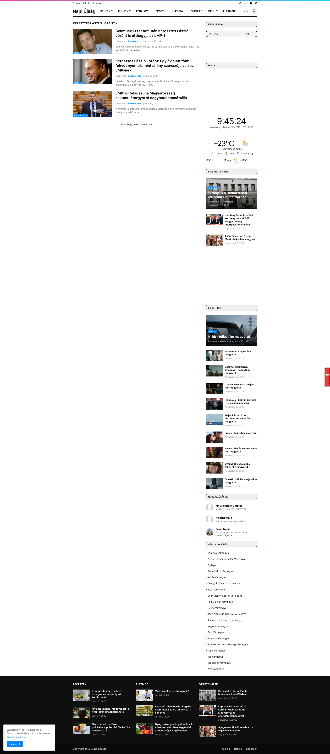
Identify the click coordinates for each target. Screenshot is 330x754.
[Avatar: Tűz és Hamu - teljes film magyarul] (214, 452)
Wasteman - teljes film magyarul (238, 353)
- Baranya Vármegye (217, 552)
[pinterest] (256, 3)
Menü (211, 11)
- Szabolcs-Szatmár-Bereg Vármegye (227, 644)
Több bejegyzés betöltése (135, 124)
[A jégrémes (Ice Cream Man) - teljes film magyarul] (214, 240)
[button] (246, 11)
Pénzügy (142, 11)
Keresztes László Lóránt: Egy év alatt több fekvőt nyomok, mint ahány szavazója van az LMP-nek (155, 66)
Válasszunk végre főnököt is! (172, 691)
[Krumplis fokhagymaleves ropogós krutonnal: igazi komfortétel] (81, 695)
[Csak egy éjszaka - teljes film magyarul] (214, 388)
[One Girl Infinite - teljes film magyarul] (214, 483)
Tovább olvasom (16, 736)
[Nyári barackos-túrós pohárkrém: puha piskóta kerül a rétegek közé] (81, 728)
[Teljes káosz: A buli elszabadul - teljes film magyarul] (214, 419)
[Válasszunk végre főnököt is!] (144, 695)
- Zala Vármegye (215, 668)
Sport (160, 11)
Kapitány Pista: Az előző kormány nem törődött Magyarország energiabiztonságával (239, 220)
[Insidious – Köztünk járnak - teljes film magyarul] (214, 404)
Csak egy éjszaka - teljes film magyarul (239, 386)
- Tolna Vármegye (216, 650)
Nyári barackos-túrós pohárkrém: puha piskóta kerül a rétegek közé (111, 727)
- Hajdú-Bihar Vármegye (219, 601)
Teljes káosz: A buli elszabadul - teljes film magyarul (238, 418)
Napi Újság (84, 11)
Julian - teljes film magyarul (241, 433)
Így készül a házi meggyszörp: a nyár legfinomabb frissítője (110, 710)
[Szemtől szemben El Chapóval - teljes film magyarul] (214, 370)
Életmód (229, 11)
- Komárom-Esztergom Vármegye (224, 620)
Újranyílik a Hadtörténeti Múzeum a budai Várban (232, 693)
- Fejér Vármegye (215, 589)
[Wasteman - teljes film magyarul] (214, 355)
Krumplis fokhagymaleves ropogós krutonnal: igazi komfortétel (107, 694)
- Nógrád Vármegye (217, 626)
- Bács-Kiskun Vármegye (219, 571)
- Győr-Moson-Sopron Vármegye (224, 595)
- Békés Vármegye (216, 577)
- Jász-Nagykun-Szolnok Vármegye (226, 613)
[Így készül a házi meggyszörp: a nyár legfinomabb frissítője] (81, 712)
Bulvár (195, 11)
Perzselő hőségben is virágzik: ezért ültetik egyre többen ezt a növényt (173, 709)
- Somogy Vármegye (217, 638)
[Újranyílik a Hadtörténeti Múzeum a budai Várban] (207, 695)
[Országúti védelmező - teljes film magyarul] (214, 468)
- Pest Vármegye (215, 632)
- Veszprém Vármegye (218, 662)
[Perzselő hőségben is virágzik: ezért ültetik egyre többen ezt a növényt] (144, 710)
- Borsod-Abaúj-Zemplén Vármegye (226, 559)
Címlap (76, 3)
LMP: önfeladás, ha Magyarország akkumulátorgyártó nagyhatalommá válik (151, 95)
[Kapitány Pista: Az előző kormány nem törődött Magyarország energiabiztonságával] (214, 219)
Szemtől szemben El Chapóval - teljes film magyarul (237, 369)
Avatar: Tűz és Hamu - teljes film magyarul (241, 450)
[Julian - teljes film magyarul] (214, 437)
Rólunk (86, 3)
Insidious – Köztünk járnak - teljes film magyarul (240, 401)
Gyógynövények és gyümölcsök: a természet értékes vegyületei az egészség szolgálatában (174, 727)
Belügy (105, 11)
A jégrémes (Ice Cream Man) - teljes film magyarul (240, 238)
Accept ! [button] (15, 744)
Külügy (123, 11)
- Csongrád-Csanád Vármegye (223, 583)
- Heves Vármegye (216, 607)
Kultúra (177, 11)
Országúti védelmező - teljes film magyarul (238, 465)
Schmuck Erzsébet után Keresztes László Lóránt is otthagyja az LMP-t (152, 33)
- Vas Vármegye (214, 656)
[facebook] (240, 3)
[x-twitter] (246, 3)
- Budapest (212, 565)
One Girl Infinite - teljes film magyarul (241, 481)
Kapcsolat (97, 3)
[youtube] (251, 3)
